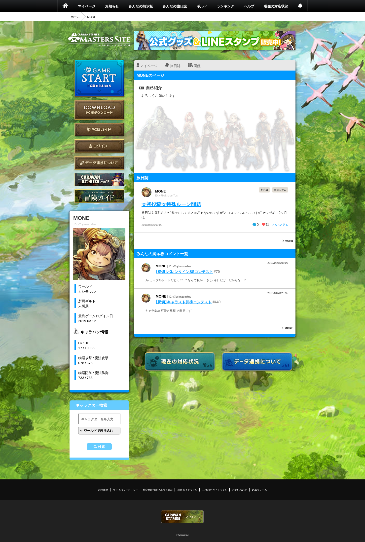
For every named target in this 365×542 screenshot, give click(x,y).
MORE (288, 240)
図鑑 (197, 65)
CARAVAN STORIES (182, 516)
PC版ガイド (99, 129)
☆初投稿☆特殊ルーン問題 (171, 203)
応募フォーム (259, 490)
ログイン (99, 146)
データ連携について (99, 163)
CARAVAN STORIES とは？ (99, 179)
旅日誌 (175, 65)
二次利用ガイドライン (214, 490)
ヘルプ (249, 5)
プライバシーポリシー (125, 490)
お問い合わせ (239, 490)
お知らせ (112, 5)
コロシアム (280, 190)
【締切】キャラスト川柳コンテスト (184, 302)
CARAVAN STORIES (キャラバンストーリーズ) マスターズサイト (99, 39)
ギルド (202, 5)
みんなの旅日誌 (175, 5)
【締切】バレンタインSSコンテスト (184, 271)
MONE (160, 191)
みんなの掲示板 (141, 5)
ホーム (75, 16)
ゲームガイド (99, 196)
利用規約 (103, 490)
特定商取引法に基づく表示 (158, 490)
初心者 (264, 190)
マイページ (86, 5)
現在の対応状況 (276, 5)
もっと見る (281, 225)
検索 (101, 446)
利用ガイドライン (187, 490)
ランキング (225, 5)
